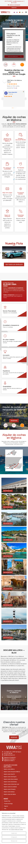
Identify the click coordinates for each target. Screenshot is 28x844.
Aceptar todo (14, 833)
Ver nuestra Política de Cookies (16, 829)
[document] (14, 422)
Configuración (14, 837)
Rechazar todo (14, 840)
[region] (14, 827)
